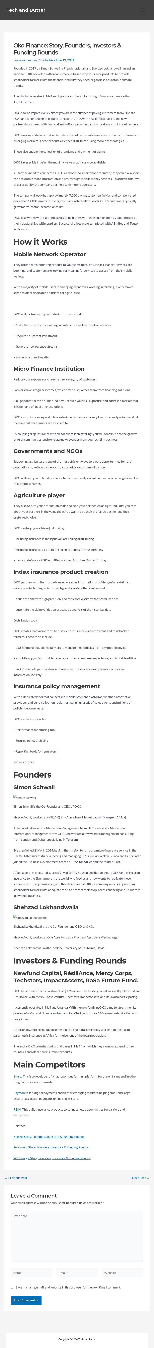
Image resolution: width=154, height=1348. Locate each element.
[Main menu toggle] (143, 10)
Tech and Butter (25, 10)
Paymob (19, 1093)
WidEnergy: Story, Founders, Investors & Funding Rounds (52, 1158)
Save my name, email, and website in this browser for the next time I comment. (68, 1287)
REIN (17, 1109)
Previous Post (15, 1178)
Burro (17, 1076)
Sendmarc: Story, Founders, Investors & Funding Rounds (51, 1147)
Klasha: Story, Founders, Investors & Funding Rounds (48, 1136)
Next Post (141, 1178)
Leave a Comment (25, 60)
